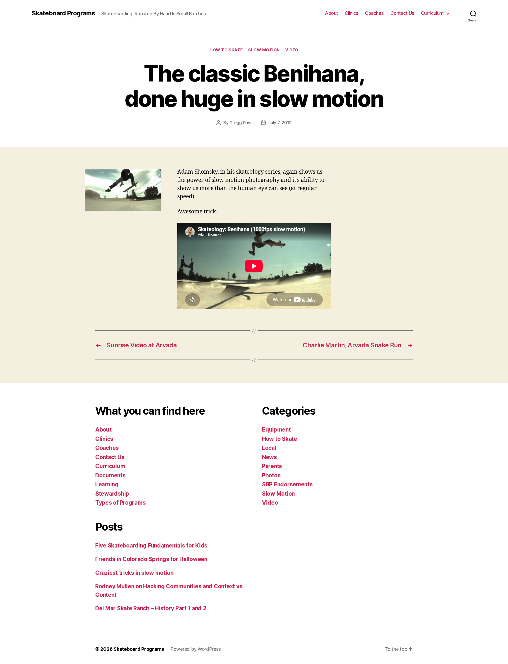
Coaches (374, 13)
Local (269, 448)
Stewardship (112, 493)
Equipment (276, 429)
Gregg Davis (241, 122)
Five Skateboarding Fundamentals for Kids (151, 545)
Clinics (352, 13)
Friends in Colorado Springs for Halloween (151, 559)
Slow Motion (264, 50)
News (269, 457)
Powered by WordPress (195, 649)
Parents (272, 466)
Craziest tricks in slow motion (134, 572)
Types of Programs (120, 502)
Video (291, 50)
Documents (110, 475)
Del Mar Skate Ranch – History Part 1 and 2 (150, 608)
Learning (107, 484)
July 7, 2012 (280, 122)
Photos (271, 475)
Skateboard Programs (63, 13)
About (331, 13)
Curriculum (432, 13)
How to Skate (226, 50)
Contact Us (402, 13)
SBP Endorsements (287, 484)
